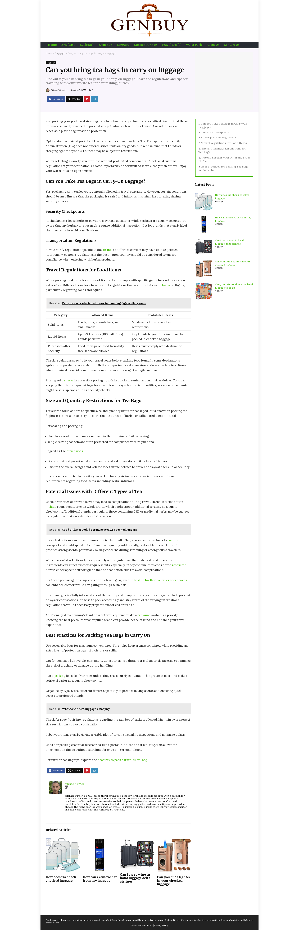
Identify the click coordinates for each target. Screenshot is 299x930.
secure (173, 540)
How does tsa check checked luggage (61, 879)
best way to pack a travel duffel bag (122, 760)
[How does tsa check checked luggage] (63, 840)
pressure (143, 615)
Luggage (123, 44)
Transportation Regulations (219, 137)
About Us (213, 44)
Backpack (87, 44)
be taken (164, 285)
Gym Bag (105, 44)
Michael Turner (58, 90)
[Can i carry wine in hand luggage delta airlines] (137, 840)
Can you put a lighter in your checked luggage (173, 880)
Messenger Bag (145, 44)
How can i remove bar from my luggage (100, 879)
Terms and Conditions (142, 925)
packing (59, 676)
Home (52, 44)
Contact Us (231, 44)
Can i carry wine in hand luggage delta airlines (135, 878)
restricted (179, 565)
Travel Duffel (172, 44)
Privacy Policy (161, 925)
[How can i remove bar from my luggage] (100, 840)
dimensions (75, 451)
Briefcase (68, 44)
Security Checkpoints (216, 132)
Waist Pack (194, 44)
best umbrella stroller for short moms (160, 580)
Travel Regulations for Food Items (224, 143)
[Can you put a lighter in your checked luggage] (174, 840)
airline (107, 250)
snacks (69, 380)
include (51, 507)
